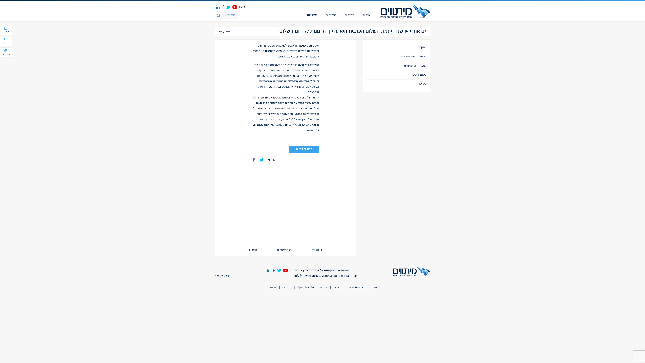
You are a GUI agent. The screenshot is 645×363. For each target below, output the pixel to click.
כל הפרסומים (284, 250)
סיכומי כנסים (419, 75)
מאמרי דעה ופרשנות (415, 66)
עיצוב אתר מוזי (222, 275)
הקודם (315, 250)
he (241, 7)
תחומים (349, 15)
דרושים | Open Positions (312, 288)
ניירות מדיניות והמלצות (413, 56)
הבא (254, 250)
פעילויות (312, 15)
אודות (366, 15)
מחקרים (421, 47)
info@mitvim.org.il (306, 276)
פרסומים (331, 15)
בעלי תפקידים (356, 288)
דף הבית (337, 288)
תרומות (272, 288)
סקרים (422, 84)
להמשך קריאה (304, 149)
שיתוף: (271, 160)
